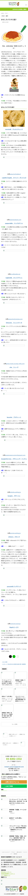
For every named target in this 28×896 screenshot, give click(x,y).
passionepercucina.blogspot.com (15, 455)
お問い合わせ (19, 852)
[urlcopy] (17, 656)
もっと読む (15, 724)
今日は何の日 (10, 664)
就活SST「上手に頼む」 (7, 696)
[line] (14, 656)
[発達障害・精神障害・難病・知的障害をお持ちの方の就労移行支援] (14, 4)
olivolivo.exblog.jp (15, 492)
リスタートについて (6, 852)
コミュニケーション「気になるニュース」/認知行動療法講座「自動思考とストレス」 (20, 699)
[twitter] (10, 656)
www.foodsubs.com (15, 220)
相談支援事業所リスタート (8, 874)
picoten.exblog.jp (15, 533)
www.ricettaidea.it (15, 174)
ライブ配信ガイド (5, 875)
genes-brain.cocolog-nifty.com (15, 364)
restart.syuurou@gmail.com (14, 767)
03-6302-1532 (14, 758)
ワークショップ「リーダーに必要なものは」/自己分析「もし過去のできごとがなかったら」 (7, 682)
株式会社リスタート (6, 872)
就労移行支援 (16, 664)
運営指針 (15, 853)
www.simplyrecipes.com (15, 319)
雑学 (6, 662)
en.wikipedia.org (15, 274)
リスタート (4, 664)
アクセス (13, 852)
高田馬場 (24, 664)
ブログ (3, 662)
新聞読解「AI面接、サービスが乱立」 (20, 680)
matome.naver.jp (15, 624)
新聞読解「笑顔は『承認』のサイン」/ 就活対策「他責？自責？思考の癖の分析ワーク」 (7, 715)
